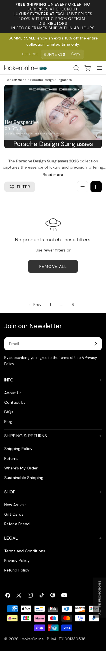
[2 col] (96, 186)
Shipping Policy (18, 448)
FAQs (8, 411)
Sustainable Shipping (23, 477)
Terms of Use (70, 358)
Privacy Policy (17, 560)
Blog (8, 421)
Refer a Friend (17, 523)
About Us (12, 392)
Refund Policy (16, 570)
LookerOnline (15, 79)
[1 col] (82, 186)
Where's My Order (21, 468)
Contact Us (14, 402)
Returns (11, 458)
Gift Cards (13, 514)
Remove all (53, 266)
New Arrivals (15, 504)
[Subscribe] (95, 343)
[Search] (76, 68)
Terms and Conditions (24, 550)
